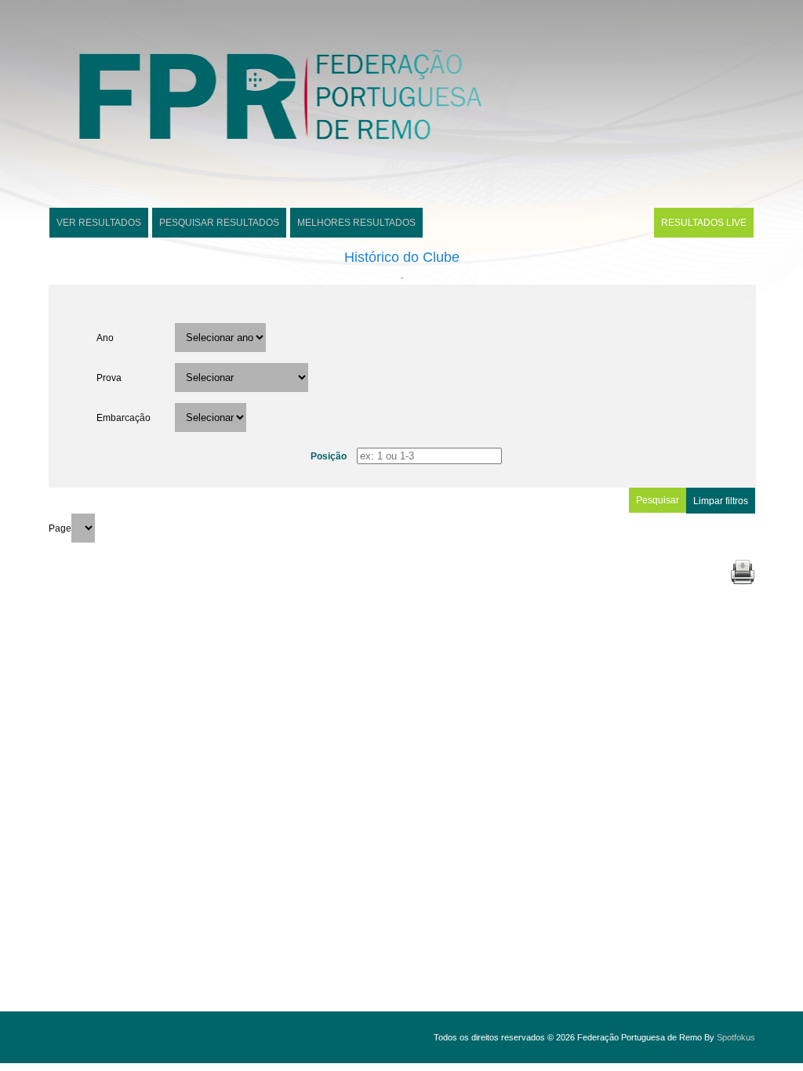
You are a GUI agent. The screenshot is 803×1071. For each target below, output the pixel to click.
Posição (329, 456)
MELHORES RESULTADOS (356, 222)
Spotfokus (736, 1037)
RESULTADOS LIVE (704, 222)
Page (60, 528)
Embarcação (123, 417)
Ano (105, 337)
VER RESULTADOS (98, 222)
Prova (109, 377)
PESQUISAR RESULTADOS (219, 222)
